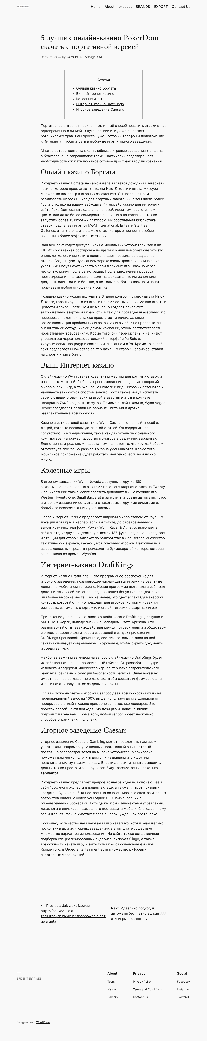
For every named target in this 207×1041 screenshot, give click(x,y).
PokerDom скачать (66, 210)
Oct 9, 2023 (49, 57)
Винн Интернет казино (95, 94)
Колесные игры (89, 99)
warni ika (72, 57)
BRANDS (143, 7)
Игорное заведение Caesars (100, 109)
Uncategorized (92, 57)
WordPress (43, 1022)
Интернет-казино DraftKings (100, 104)
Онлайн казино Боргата (96, 88)
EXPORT (161, 7)
